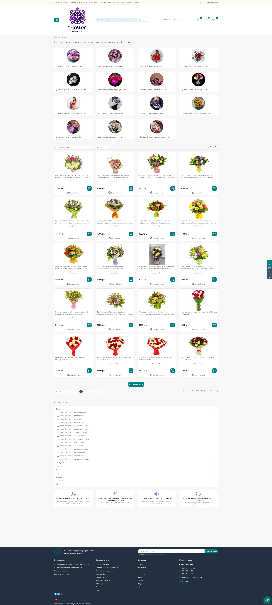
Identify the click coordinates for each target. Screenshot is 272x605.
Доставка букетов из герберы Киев (194, 66)
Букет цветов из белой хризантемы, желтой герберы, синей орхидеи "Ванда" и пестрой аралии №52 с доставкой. (197, 177)
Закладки (99, 584)
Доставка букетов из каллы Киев (152, 113)
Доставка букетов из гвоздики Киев (69, 137)
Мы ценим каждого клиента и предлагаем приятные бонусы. (157, 501)
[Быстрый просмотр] (90, 162)
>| (105, 391)
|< (56, 391)
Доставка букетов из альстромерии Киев (71, 113)
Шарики (59, 477)
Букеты (59, 409)
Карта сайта (101, 574)
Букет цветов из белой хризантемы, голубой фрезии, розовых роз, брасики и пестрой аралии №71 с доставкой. (157, 177)
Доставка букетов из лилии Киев (110, 137)
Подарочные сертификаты (107, 568)
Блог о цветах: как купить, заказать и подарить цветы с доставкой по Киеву (114, 2)
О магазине (72, 2)
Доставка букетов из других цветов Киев (155, 137)
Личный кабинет (211, 2)
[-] (69, 181)
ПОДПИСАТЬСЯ (211, 551)
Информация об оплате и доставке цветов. (72, 564)
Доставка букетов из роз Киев (151, 66)
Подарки (59, 480)
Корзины (59, 470)
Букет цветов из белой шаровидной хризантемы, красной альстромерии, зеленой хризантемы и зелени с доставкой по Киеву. (157, 268)
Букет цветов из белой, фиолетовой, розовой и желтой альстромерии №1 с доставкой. (72, 313)
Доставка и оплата (61, 2)
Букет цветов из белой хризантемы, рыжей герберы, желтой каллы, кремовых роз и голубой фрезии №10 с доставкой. (198, 223)
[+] (76, 181)
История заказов (103, 580)
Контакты (80, 2)
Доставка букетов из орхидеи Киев (194, 90)
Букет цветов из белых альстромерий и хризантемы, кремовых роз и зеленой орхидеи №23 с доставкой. (156, 314)
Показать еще (136, 384)
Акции (98, 590)
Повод (58, 473)
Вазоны (59, 466)
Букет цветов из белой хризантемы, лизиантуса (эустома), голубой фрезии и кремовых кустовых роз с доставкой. (72, 223)
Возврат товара (60, 571)
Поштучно (60, 463)
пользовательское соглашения (155, 554)
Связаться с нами (61, 574)
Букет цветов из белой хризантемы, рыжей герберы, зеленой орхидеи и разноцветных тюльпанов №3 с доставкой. (71, 268)
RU (201, 2)
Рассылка (100, 587)
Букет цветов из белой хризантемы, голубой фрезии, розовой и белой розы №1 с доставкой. (72, 176)
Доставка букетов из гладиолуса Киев (112, 90)
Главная (57, 37)
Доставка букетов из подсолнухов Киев (196, 113)
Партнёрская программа (106, 571)
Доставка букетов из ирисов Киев (110, 113)
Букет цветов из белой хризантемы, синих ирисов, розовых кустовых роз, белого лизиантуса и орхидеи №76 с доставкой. (112, 268)
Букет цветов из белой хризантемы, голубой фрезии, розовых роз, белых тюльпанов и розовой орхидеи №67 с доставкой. (113, 177)
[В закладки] (90, 154)
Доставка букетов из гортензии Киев (69, 66)
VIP (57, 484)
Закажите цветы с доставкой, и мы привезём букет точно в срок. (73, 501)
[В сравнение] (90, 158)
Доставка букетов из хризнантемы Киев (71, 90)
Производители (102, 564)
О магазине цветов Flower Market (68, 568)
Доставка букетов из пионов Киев (110, 66)
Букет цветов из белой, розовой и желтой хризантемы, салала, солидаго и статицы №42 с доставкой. (198, 268)
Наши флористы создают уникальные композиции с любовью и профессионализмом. (115, 502)
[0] (206, 20)
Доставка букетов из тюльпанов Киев (153, 90)
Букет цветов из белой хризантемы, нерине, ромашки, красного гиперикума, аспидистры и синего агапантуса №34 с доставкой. (114, 223)
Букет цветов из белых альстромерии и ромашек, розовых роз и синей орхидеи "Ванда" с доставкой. (115, 314)
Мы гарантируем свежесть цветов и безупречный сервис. (198, 502)
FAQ (86, 2)
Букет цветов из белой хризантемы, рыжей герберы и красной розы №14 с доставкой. (154, 222)
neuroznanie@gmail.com (192, 577)
